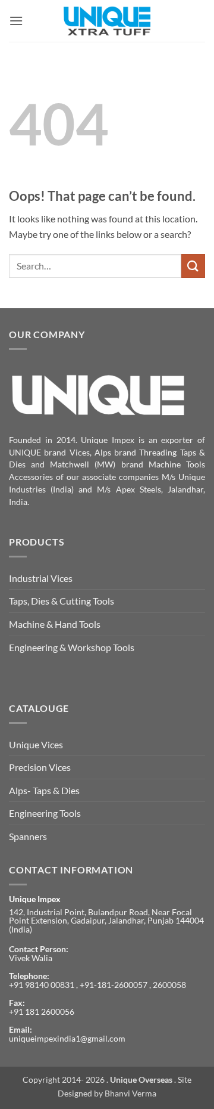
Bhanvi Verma (130, 1093)
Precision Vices (40, 767)
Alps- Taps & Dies (44, 790)
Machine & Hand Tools (54, 624)
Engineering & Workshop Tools (71, 647)
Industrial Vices (41, 578)
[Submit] (193, 265)
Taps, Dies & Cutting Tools (61, 600)
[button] (16, 20)
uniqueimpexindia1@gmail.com (67, 1038)
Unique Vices (36, 744)
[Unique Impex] (107, 21)
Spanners (28, 836)
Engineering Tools (45, 813)
